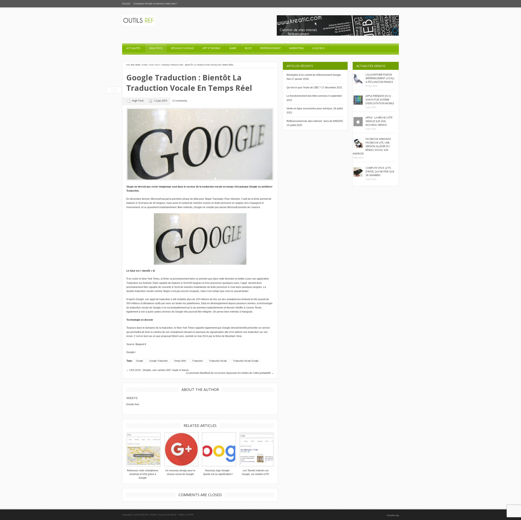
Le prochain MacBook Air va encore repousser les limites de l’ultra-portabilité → (230, 373)
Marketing (296, 48)
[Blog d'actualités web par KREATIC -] (138, 24)
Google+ (131, 352)
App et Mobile (211, 48)
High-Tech (156, 48)
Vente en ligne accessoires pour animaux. (310, 108)
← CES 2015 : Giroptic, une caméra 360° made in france (157, 370)
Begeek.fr (141, 344)
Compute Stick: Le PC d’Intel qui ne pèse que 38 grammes (380, 171)
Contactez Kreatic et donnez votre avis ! (155, 3)
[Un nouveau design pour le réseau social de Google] (180, 449)
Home (144, 65)
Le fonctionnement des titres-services (307, 95)
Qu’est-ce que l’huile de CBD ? (304, 87)
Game (232, 48)
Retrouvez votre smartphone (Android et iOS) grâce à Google (142, 474)
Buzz (248, 48)
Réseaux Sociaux (182, 48)
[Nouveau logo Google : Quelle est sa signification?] (218, 449)
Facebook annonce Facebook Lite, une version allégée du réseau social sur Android (372, 146)
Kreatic (132, 398)
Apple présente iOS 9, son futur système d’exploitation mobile (380, 99)
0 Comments (179, 100)
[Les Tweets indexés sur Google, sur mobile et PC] (255, 449)
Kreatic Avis (132, 404)
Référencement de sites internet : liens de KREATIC (315, 121)
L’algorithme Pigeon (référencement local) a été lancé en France (380, 78)
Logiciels (318, 48)
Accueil (126, 3)
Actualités (133, 48)
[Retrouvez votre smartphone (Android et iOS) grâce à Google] (142, 449)
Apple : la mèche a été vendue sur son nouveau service (379, 121)
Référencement (270, 48)
